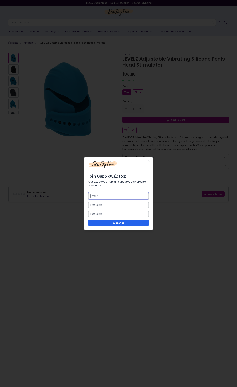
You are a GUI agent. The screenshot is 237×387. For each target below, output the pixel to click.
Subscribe (118, 223)
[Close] (149, 161)
